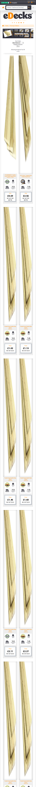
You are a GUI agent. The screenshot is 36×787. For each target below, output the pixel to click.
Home (6, 25)
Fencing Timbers (14, 25)
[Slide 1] (24, 171)
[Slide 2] (27, 171)
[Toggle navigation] (33, 7)
